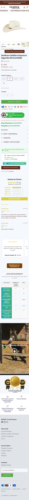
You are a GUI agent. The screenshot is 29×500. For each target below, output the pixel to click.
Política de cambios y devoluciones (10, 433)
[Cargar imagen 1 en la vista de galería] (14, 26)
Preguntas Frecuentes (10, 167)
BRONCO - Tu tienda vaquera (11, 495)
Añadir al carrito (14, 101)
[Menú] (1, 7)
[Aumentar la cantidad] (12, 95)
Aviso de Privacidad (6, 431)
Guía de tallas (5, 88)
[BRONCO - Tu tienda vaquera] (14, 7)
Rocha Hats (6, 61)
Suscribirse (7, 475)
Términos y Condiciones (7, 436)
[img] (4, 208)
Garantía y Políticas (6, 450)
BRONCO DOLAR (6, 465)
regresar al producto (14, 265)
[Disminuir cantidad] (3, 95)
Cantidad (3, 91)
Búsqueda (3, 455)
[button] (5, 49)
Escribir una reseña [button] (14, 198)
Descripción (4, 129)
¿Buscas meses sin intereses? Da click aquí (13, 120)
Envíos (3, 438)
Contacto (3, 453)
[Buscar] (5, 7)
